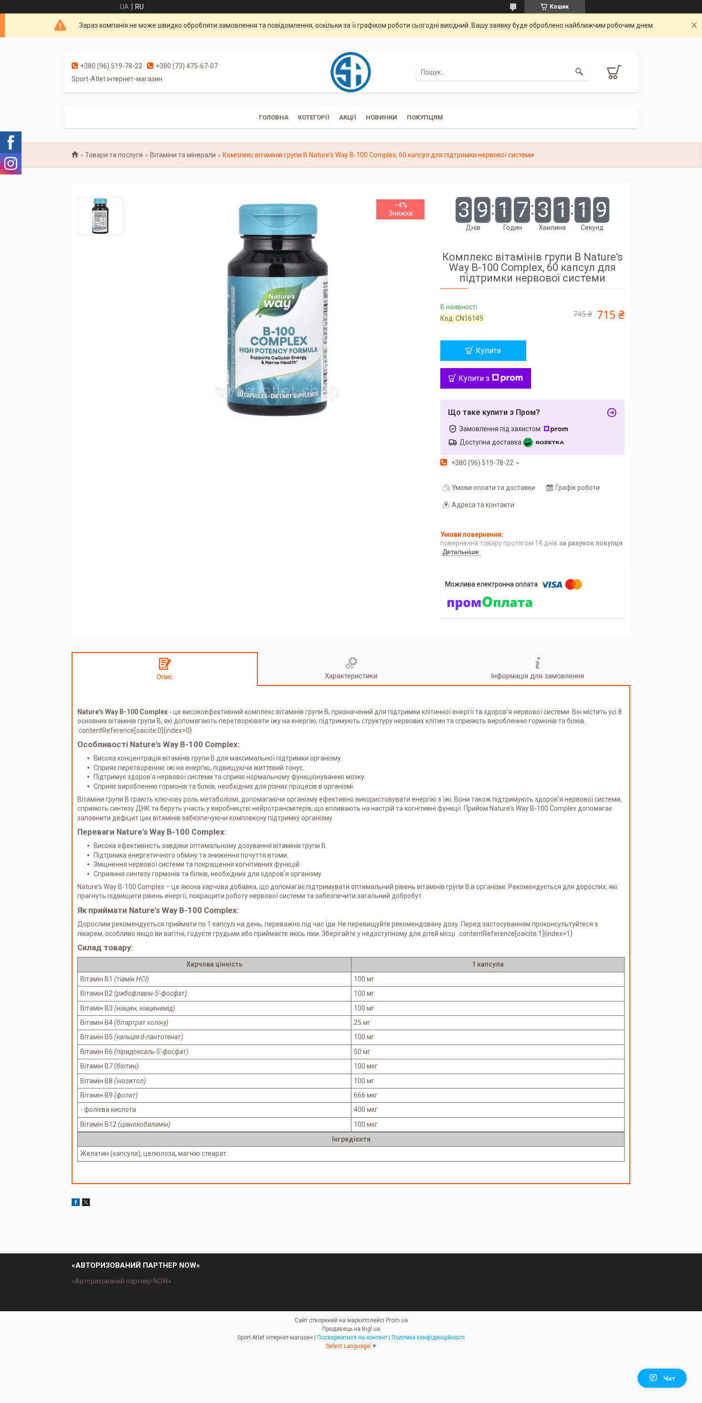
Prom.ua (397, 1320)
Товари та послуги (114, 155)
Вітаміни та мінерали (183, 155)
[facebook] (76, 1203)
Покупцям (425, 117)
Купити (488, 350)
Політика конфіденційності (428, 1337)
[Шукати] (579, 72)
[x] (86, 1203)
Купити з (473, 378)
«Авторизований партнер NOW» (121, 1281)
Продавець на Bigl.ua (351, 1329)
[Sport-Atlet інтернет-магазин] (350, 71)
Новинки (381, 117)
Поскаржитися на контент (352, 1337)
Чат (669, 1378)
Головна (273, 117)
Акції (347, 117)
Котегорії (314, 117)
